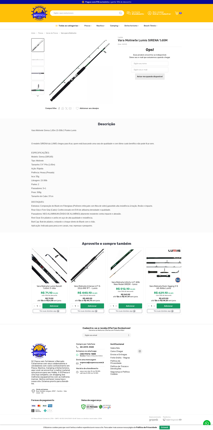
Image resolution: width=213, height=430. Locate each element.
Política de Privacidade (115, 362)
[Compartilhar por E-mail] (70, 108)
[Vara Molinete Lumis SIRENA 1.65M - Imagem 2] (37, 59)
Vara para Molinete (68, 33)
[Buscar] (120, 13)
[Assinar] (128, 335)
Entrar (156, 14)
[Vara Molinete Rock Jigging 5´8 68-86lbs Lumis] (164, 281)
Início (33, 33)
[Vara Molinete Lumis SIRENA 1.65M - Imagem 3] (37, 73)
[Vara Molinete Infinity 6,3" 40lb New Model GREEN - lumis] (125, 281)
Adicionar (54, 306)
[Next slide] (38, 95)
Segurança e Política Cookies (120, 373)
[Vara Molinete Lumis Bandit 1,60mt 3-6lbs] (49, 281)
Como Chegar (116, 351)
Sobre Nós (115, 348)
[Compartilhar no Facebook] (59, 108)
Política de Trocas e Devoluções (119, 367)
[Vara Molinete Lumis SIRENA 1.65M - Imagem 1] (38, 45)
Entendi (164, 427)
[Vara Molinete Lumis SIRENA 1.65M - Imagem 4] (37, 87)
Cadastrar (166, 14)
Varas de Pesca (52, 33)
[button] (37, 45)
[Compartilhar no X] (66, 108)
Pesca (40, 33)
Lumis (120, 37)
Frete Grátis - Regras (120, 358)
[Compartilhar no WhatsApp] (63, 108)
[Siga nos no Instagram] (139, 351)
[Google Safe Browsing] (105, 407)
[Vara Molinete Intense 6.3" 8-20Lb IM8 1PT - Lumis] (87, 281)
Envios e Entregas (118, 354)
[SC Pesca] (39, 13)
